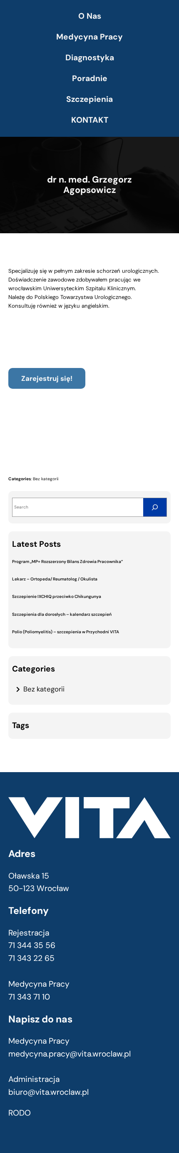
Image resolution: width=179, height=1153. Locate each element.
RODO (19, 1113)
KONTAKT (89, 120)
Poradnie (89, 78)
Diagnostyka (89, 57)
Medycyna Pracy (89, 37)
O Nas (89, 16)
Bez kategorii (45, 478)
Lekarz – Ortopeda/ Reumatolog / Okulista (54, 579)
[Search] (155, 507)
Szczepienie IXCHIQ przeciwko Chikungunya (56, 596)
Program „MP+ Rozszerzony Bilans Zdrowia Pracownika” (67, 561)
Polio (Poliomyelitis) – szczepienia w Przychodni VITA (65, 632)
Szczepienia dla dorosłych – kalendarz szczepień (62, 614)
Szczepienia (89, 99)
